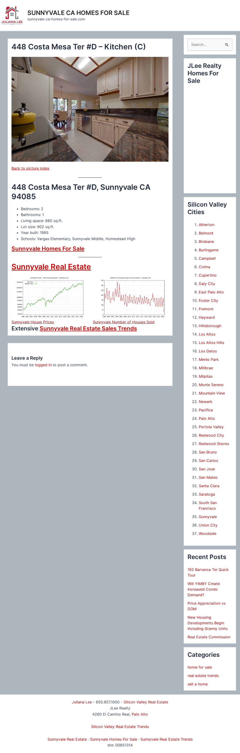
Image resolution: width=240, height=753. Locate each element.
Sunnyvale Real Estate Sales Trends (88, 328)
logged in (43, 364)
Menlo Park (209, 359)
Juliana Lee (82, 702)
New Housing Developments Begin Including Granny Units (208, 623)
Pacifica (206, 410)
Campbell (207, 258)
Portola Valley (211, 426)
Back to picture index (30, 168)
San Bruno (208, 452)
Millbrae (206, 368)
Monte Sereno (211, 384)
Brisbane (206, 241)
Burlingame (208, 250)
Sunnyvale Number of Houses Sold (123, 322)
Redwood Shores (214, 443)
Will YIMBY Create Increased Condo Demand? (204, 589)
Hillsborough (210, 325)
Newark (205, 401)
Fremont (206, 309)
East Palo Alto (211, 292)
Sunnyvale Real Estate (51, 266)
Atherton (206, 224)
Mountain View (212, 393)
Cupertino (208, 275)
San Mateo (208, 477)
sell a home (198, 684)
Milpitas (206, 376)
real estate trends (203, 675)
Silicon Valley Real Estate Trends (120, 726)
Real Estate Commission (209, 637)
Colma (204, 266)
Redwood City (211, 435)
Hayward (207, 317)
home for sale (200, 667)
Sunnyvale (208, 516)
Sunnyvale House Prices (32, 322)
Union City (208, 525)
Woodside (207, 533)
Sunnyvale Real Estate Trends (166, 739)
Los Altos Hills (211, 342)
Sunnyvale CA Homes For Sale (78, 12)
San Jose (207, 469)
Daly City (207, 283)
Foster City (208, 300)
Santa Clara (209, 485)
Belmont (206, 233)
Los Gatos (208, 351)
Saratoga (207, 494)
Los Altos (207, 334)
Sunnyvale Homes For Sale (47, 248)
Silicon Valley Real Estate (146, 702)
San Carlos (208, 460)
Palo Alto (207, 418)
